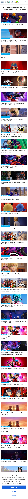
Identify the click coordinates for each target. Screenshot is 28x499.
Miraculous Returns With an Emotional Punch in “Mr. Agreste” (13, 413)
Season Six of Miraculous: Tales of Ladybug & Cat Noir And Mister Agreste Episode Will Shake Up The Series (13, 430)
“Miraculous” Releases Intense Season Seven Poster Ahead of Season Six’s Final (12, 104)
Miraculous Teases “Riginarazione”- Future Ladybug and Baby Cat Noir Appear (12, 198)
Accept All (14, 487)
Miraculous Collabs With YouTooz (9, 213)
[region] (14, 485)
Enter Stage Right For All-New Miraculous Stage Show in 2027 (13, 337)
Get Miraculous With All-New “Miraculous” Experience (12, 258)
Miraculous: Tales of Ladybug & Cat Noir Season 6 (13, 462)
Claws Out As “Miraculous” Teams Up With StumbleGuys (12, 25)
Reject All (14, 495)
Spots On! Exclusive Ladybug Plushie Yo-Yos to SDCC (13, 72)
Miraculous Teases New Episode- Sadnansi (12, 228)
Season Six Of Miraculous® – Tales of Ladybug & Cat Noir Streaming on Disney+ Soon (14, 446)
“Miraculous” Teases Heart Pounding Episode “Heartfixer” (13, 274)
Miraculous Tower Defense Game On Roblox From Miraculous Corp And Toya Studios (12, 353)
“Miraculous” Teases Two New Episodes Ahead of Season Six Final (13, 151)
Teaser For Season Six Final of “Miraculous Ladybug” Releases (12, 119)
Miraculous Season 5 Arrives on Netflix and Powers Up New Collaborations (12, 167)
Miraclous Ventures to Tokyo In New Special (12, 398)
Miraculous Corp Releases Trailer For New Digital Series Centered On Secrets (14, 88)
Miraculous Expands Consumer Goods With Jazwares (12, 369)
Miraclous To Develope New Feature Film (12, 384)
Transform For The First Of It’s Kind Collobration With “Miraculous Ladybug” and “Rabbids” (14, 135)
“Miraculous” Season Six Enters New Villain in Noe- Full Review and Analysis (12, 243)
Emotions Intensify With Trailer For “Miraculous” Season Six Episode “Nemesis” (13, 41)
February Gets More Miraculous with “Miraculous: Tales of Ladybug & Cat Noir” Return (14, 290)
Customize (14, 491)
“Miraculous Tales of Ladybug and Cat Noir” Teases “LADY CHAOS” (12, 306)
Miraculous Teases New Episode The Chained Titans (13, 182)
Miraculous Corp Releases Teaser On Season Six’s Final (12, 56)
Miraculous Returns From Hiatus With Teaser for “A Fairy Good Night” (13, 321)
